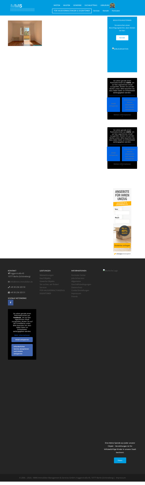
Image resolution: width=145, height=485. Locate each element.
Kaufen (66, 5)
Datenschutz (76, 287)
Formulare (116, 11)
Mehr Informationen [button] (22, 335)
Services (96, 11)
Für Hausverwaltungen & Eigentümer (72, 11)
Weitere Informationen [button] (122, 115)
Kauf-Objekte (45, 278)
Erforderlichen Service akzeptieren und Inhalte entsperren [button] (129, 104)
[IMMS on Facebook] (10, 302)
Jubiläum (104, 5)
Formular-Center (78, 275)
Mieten (57, 5)
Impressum (76, 293)
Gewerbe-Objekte (47, 281)
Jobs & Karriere (77, 278)
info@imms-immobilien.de (21, 282)
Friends (74, 296)
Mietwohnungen (47, 275)
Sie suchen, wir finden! (49, 284)
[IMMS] (22, 7)
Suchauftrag (91, 5)
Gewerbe (77, 5)
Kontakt (106, 11)
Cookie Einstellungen (80, 290)
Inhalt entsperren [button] (113, 104)
